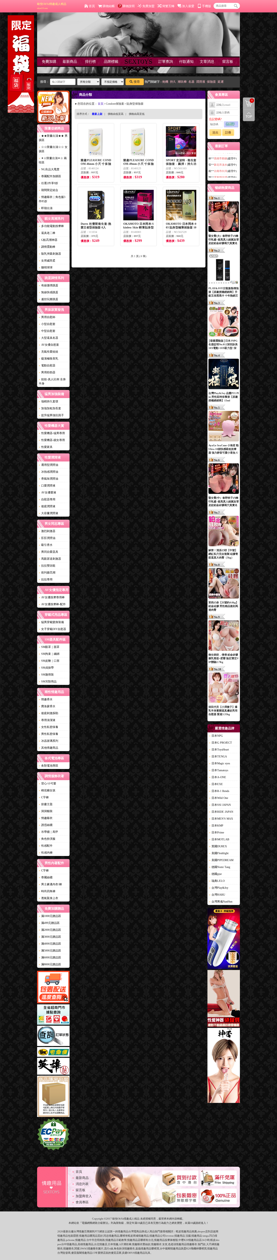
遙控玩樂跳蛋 (48, 299)
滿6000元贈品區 (50, 957)
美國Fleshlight (219, 853)
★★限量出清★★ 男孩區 (53, 138)
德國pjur (215, 873)
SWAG (84, 1248)
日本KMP (216, 825)
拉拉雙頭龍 (47, 565)
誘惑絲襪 (46, 825)
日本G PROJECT (220, 742)
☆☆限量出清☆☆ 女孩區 (53, 149)
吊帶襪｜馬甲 (48, 831)
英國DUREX (218, 846)
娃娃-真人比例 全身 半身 (52, 381)
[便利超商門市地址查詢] (53, 1015)
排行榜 (90, 62)
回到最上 (248, 115)
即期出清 (46, 208)
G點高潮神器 (48, 239)
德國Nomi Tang (219, 867)
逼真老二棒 (47, 233)
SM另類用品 (48, 681)
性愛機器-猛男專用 (52, 433)
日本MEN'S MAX (221, 818)
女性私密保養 (48, 727)
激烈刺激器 (47, 531)
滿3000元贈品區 (50, 936)
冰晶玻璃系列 (48, 740)
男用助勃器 (47, 372)
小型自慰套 (47, 324)
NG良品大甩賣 (49, 169)
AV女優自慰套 (49, 344)
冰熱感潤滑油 (48, 471)
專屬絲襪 (46, 877)
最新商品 (69, 62)
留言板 (227, 62)
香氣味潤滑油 (48, 478)
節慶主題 (46, 804)
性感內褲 (46, 852)
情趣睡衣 (46, 818)
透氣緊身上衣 (48, 898)
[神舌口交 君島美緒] (223, 1066)
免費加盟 (148, 6)
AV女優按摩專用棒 (52, 597)
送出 (215, 132)
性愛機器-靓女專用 (52, 440)
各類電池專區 (48, 765)
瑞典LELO (217, 880)
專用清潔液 (47, 720)
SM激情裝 (46, 674)
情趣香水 (46, 699)
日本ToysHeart (219, 749)
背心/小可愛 (47, 783)
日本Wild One (218, 797)
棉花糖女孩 (47, 790)
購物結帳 (109, 6)
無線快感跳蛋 (48, 292)
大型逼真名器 (48, 337)
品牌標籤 (111, 62)
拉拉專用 (46, 579)
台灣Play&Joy (218, 887)
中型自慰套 (47, 330)
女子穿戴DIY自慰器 (52, 629)
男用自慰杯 (47, 317)
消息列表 (82, 1184)
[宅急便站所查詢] (53, 1052)
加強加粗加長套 (50, 408)
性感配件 (46, 845)
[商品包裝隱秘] (53, 1097)
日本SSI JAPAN (220, 804)
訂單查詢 (165, 62)
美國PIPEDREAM (221, 860)
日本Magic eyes (219, 763)
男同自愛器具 (48, 551)
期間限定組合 (48, 190)
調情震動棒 (47, 246)
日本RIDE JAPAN (221, 811)
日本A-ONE (217, 777)
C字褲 (44, 797)
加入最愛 (188, 6)
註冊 (228, 132)
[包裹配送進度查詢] (53, 988)
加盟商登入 (84, 1196)
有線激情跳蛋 (48, 285)
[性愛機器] (223, 999)
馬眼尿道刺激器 (50, 558)
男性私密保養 (48, 733)
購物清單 (248, 100)
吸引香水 (46, 544)
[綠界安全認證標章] (53, 1135)
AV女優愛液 (47, 492)
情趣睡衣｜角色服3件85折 (52, 199)
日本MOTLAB (219, 839)
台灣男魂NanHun (220, 901)
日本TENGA (218, 756)
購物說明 (128, 6)
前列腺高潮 (47, 572)
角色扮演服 (47, 838)
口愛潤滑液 (47, 485)
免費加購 (49, 62)
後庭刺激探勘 (48, 713)
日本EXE (216, 784)
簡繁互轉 (168, 6)
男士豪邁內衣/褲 (50, 884)
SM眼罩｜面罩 (49, 646)
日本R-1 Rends (219, 791)
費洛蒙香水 (47, 706)
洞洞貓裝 (46, 811)
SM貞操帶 (46, 667)
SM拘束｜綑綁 (49, 653)
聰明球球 (46, 267)
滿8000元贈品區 (50, 964)
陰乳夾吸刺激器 (50, 253)
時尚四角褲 (47, 891)
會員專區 (82, 1202)
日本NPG (216, 735)
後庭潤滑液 (47, 506)
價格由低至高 (115, 113)
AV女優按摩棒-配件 (52, 604)
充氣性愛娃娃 (48, 351)
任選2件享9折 (48, 183)
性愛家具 (46, 447)
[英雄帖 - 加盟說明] (53, 1067)
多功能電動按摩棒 (51, 226)
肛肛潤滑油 (47, 538)
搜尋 (137, 81)
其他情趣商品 (48, 747)
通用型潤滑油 (48, 464)
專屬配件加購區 (50, 176)
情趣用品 (186, 1231)
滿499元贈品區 (49, 922)
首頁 (92, 6)
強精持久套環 (48, 401)
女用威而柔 (47, 260)
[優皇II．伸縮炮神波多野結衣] (223, 939)
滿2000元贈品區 (50, 929)
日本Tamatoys (218, 770)
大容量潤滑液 (48, 513)
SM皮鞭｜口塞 (49, 660)
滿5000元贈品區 (50, 950)
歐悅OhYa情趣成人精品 (51, 5)
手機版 (206, 6)
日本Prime (216, 832)
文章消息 (207, 62)
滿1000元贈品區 (50, 916)
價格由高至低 (137, 113)
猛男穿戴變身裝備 (51, 622)
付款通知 (186, 62)
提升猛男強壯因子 (51, 415)
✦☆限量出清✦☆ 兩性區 (53, 160)
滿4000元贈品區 (50, 943)
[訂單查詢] (53, 1036)
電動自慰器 (47, 365)
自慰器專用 (47, 499)
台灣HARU (217, 894)
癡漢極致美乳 (48, 358)
